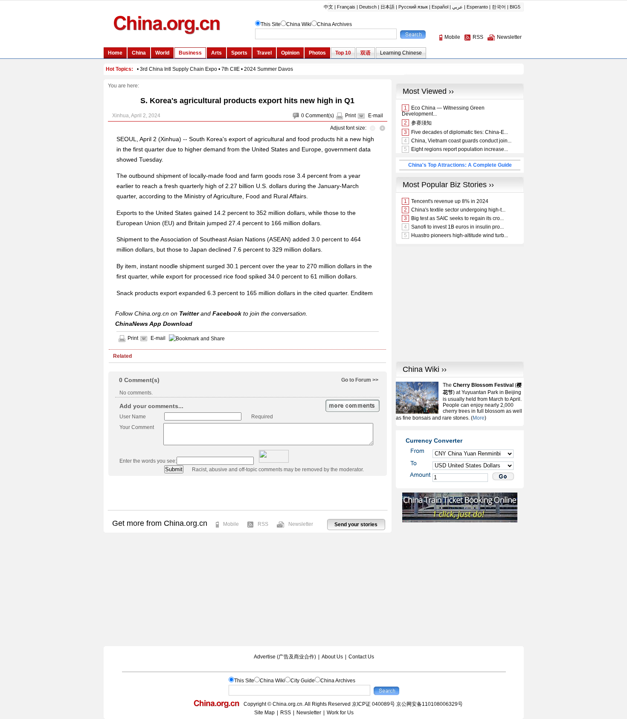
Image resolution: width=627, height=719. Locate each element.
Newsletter (300, 524)
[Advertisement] (247, 493)
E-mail (375, 116)
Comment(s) (319, 116)
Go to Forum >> (359, 380)
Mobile (231, 524)
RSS (263, 524)
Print (350, 116)
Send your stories (355, 525)
